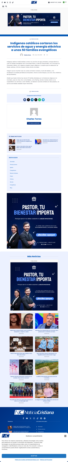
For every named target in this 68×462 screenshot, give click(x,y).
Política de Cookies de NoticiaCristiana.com (27, 459)
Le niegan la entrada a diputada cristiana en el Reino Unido (46, 400)
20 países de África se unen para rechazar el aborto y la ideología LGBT (21, 400)
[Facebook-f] (2, 2)
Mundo (11, 182)
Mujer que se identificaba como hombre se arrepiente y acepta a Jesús (24, 141)
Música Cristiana (14, 173)
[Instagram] (10, 2)
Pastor (11, 176)
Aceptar (34, 456)
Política (11, 179)
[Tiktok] (13, 2)
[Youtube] (5, 2)
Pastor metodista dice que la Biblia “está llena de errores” (24, 147)
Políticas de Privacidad (46, 459)
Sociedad (12, 161)
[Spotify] (45, 418)
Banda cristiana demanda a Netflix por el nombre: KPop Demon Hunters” (21, 377)
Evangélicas (13, 184)
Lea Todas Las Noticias (33, 123)
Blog (11, 187)
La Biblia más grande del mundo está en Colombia (46, 377)
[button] (65, 436)
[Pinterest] (41, 418)
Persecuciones (34, 39)
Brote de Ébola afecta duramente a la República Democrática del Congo (47, 354)
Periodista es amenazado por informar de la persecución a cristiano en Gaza (50, 141)
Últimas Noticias (15, 136)
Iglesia (11, 167)
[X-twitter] (7, 2)
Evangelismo (13, 170)
